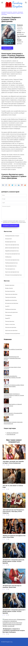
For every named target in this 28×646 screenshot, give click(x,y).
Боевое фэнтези (9, 285)
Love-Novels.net (11, 434)
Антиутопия (8, 238)
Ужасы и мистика (10, 324)
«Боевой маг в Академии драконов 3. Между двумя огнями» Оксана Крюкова (14, 611)
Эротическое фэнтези (11, 330)
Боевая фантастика (10, 241)
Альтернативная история (12, 235)
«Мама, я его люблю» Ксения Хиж (13, 349)
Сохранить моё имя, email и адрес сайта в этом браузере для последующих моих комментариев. (14, 221)
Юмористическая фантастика (13, 275)
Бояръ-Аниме (9, 288)
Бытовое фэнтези (10, 291)
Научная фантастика (10, 266)
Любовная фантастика (11, 263)
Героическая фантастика (12, 244)
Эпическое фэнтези (10, 327)
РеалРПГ (7, 318)
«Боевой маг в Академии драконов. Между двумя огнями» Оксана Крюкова (13, 561)
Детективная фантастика (12, 247)
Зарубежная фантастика (11, 250)
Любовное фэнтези (10, 309)
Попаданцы (8, 315)
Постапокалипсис (10, 269)
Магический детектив (11, 312)
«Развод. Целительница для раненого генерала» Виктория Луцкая (12, 358)
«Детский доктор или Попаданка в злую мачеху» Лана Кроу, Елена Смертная (13, 511)
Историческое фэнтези (11, 303)
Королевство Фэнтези (6, 12)
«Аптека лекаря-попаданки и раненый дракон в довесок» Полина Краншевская (14, 395)
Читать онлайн (7, 48)
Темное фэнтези (9, 321)
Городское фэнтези (10, 297)
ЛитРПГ (7, 306)
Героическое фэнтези (11, 294)
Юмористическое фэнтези (12, 333)
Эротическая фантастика (12, 272)
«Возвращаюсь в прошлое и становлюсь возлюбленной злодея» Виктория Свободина (14, 630)
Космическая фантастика (12, 260)
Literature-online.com (12, 432)
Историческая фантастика (12, 253)
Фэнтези (15, 12)
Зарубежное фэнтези (11, 300)
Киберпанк (8, 257)
